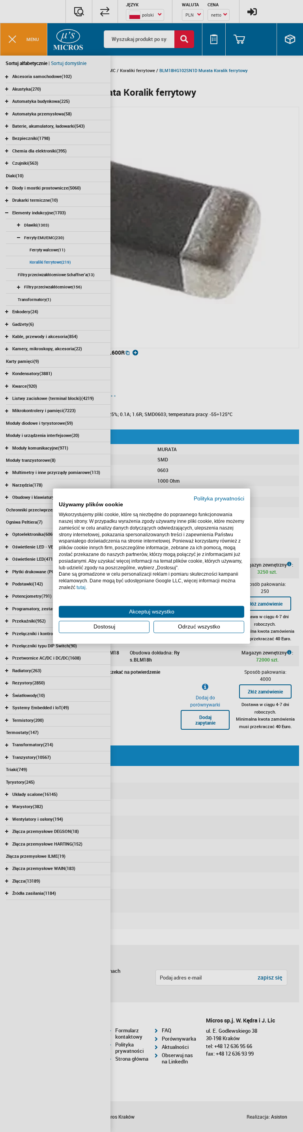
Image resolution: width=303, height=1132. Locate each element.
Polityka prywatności (219, 498)
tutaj (81, 587)
